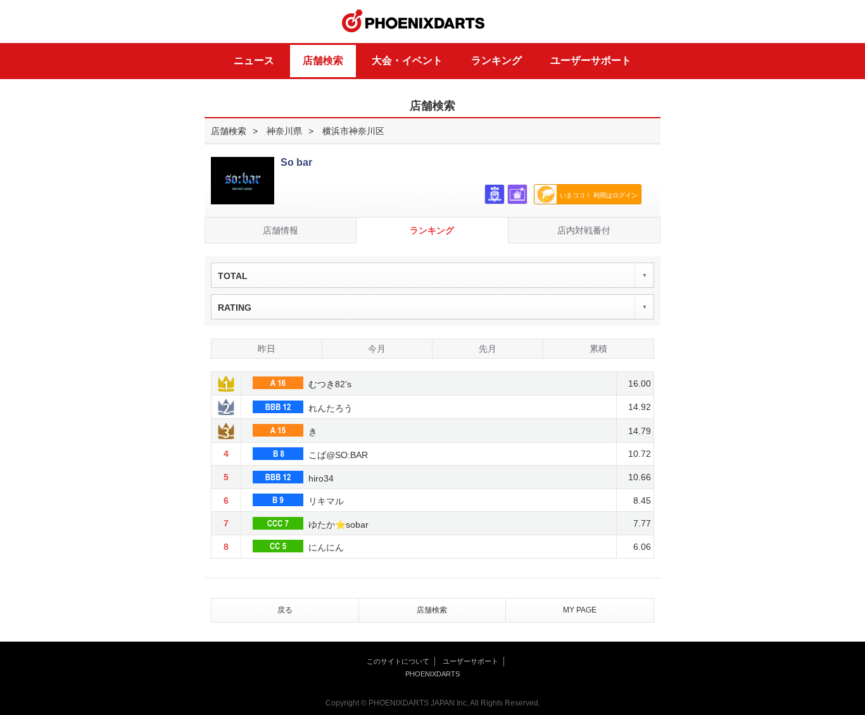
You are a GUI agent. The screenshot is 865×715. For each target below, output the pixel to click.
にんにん (325, 547)
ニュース (254, 60)
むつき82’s (328, 384)
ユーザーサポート (590, 60)
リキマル (325, 501)
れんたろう (329, 408)
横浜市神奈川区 (353, 131)
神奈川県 (284, 131)
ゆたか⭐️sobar (337, 524)
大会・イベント (407, 60)
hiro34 (320, 478)
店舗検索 (323, 60)
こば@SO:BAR (337, 455)
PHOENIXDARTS (413, 21)
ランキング (496, 60)
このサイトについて (398, 661)
